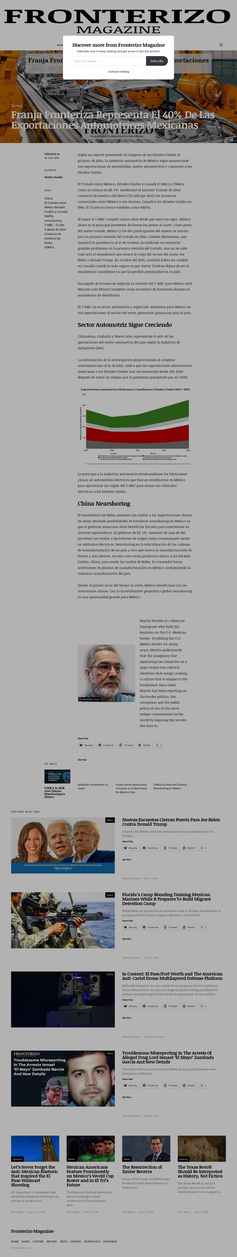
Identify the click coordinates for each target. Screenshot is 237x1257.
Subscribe (157, 61)
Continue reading (118, 71)
